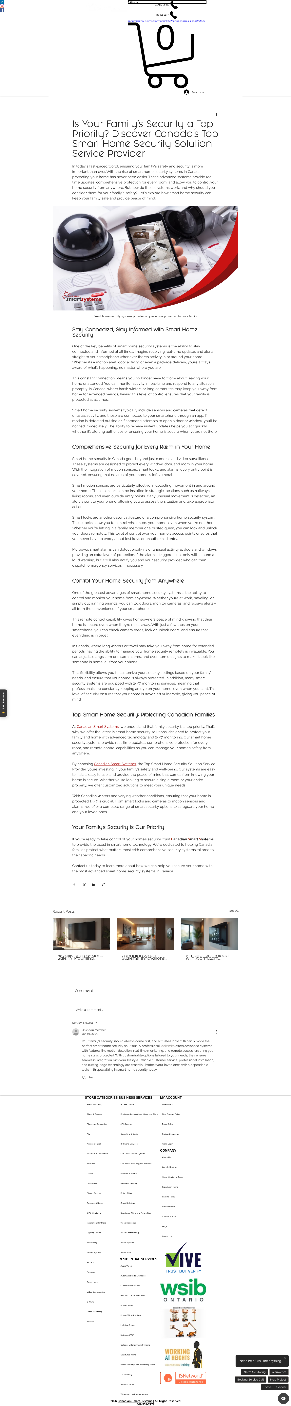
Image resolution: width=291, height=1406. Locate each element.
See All (234, 910)
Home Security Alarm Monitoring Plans (138, 1365)
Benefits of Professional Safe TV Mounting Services (81, 957)
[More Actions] (216, 1032)
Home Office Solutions (131, 1315)
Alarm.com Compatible (97, 1124)
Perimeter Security (129, 1183)
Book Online (167, 1124)
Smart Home (92, 1282)
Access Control (94, 1144)
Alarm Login (167, 1144)
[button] (167, 5)
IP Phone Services (129, 1144)
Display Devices (94, 1193)
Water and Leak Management (134, 1394)
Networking (92, 1242)
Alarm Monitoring (94, 1104)
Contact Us (167, 1236)
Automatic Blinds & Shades (133, 1276)
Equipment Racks (95, 1203)
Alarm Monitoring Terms (172, 1177)
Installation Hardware (96, 1223)
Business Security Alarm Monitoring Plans (139, 1114)
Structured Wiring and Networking (136, 1213)
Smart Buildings (128, 1203)
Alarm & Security (94, 1114)
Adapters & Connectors (97, 1154)
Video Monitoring (94, 1312)
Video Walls (126, 1252)
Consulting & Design (130, 1134)
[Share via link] (103, 884)
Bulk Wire (91, 1163)
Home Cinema (127, 1305)
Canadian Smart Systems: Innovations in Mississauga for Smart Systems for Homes (143, 957)
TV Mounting (126, 1374)
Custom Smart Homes (130, 1286)
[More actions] (216, 114)
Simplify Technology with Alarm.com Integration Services (207, 957)
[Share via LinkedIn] (93, 884)
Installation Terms (170, 1187)
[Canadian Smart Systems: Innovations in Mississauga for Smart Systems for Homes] (145, 934)
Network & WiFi (127, 1335)
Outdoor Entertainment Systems (135, 1345)
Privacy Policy (168, 1207)
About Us (166, 1157)
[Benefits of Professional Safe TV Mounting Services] (81, 934)
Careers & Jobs (169, 1216)
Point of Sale (126, 1193)
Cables (90, 1173)
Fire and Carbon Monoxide (133, 1295)
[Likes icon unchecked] (84, 1077)
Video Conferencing (96, 1292)
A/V (88, 1134)
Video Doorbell (127, 1384)
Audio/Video (126, 1266)
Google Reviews (169, 1167)
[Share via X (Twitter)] (84, 884)
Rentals (90, 1321)
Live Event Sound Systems (133, 1154)
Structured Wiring (128, 1355)
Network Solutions (129, 1173)
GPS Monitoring (94, 1213)
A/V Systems (126, 1124)
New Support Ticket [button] (171, 1114)
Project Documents (170, 1134)
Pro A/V (90, 1262)
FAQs (164, 1226)
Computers (92, 1183)
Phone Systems (94, 1252)
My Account (167, 1104)
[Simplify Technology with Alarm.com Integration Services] (209, 934)
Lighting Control (94, 1233)
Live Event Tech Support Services (136, 1163)
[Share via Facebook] (74, 884)
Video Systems (127, 1242)
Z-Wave (90, 1302)
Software (91, 1272)
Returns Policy (168, 1197)
